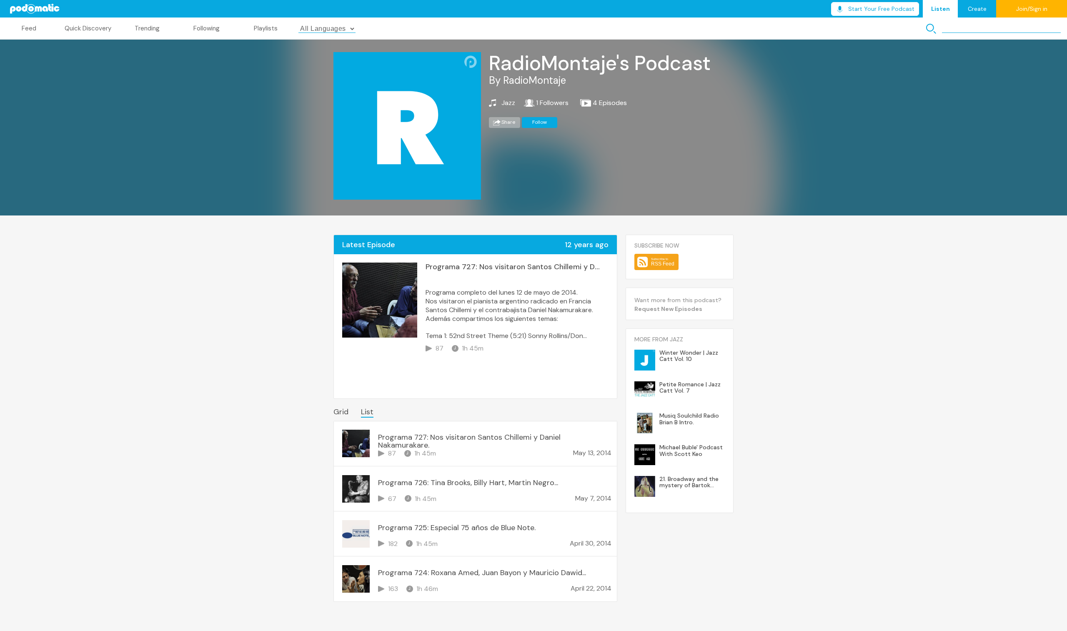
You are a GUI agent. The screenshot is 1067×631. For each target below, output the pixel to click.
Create (977, 9)
